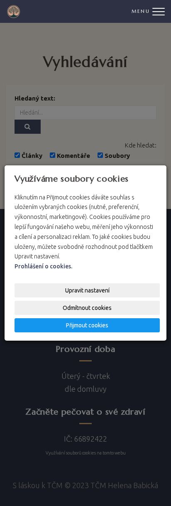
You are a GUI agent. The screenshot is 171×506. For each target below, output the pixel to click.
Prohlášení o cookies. (43, 266)
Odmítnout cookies (87, 308)
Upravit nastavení (87, 290)
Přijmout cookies (87, 325)
